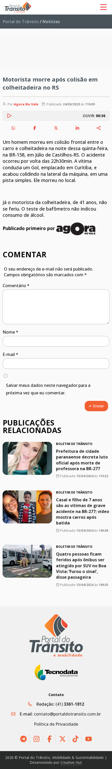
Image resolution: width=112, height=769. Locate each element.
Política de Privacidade (56, 724)
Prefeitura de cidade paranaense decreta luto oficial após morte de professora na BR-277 (82, 459)
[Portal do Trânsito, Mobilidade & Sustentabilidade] (56, 635)
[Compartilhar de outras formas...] (99, 128)
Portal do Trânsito (21, 21)
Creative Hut (71, 762)
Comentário (16, 285)
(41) (69, 704)
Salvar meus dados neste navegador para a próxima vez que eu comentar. (48, 389)
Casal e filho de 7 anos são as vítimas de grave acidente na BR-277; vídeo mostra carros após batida (82, 511)
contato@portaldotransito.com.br (67, 714)
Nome (10, 332)
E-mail (10, 354)
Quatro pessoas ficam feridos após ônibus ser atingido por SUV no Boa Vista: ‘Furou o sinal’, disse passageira (81, 565)
